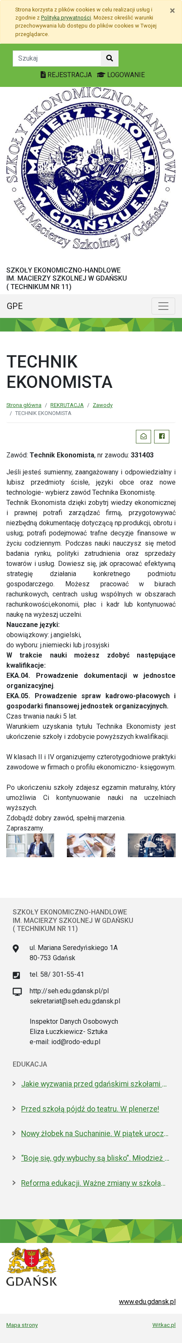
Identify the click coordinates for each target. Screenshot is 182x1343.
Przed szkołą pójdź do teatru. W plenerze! (90, 1109)
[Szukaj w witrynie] (110, 58)
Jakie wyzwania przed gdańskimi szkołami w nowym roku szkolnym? (95, 1084)
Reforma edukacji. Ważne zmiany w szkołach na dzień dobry (95, 1183)
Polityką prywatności (66, 17)
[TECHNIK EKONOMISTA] (30, 845)
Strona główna (23, 405)
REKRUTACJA (67, 405)
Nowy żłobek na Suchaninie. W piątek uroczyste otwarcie (95, 1133)
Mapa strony (22, 1324)
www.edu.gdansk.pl (147, 1302)
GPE (15, 306)
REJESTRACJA (70, 75)
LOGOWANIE (125, 75)
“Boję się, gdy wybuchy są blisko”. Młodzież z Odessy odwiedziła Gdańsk (95, 1158)
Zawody (103, 405)
